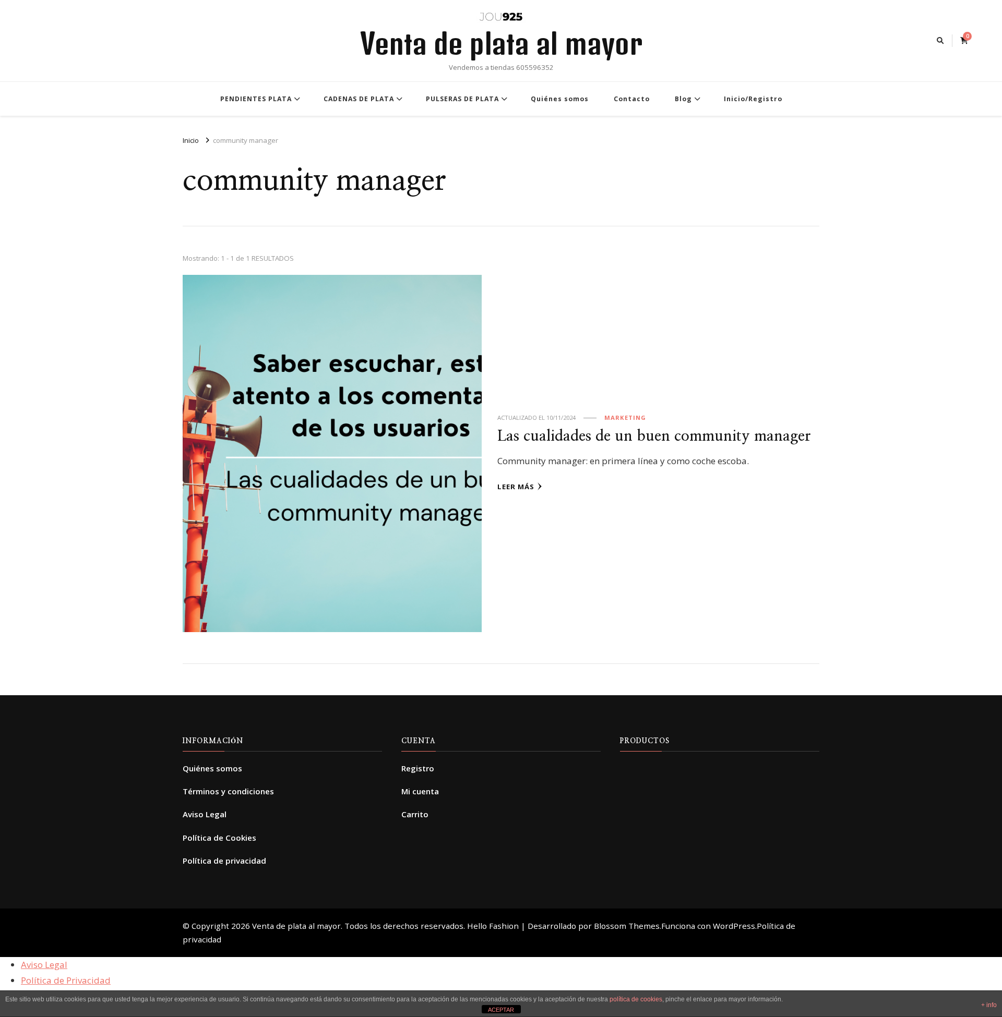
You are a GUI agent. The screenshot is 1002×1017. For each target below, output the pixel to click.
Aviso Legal (204, 814)
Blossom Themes (627, 926)
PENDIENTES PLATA (256, 98)
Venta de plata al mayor (501, 43)
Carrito (414, 814)
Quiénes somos (560, 98)
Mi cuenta (420, 791)
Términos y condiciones (228, 791)
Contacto (632, 98)
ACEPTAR (501, 1010)
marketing (625, 417)
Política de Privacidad (66, 980)
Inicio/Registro (753, 98)
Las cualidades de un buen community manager (654, 436)
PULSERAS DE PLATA (462, 98)
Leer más (515, 486)
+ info (989, 1005)
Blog (683, 98)
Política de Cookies (219, 837)
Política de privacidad (224, 860)
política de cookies (636, 999)
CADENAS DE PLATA (359, 98)
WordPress (734, 926)
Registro (417, 768)
